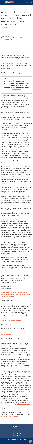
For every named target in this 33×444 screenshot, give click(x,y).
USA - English (5, 27)
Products (16, 427)
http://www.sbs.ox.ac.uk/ (22, 404)
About (16, 429)
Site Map (13, 439)
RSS (17, 439)
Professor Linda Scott (8, 63)
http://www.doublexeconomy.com (12, 320)
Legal (8, 439)
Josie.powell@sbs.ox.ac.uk (9, 416)
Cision (18, 441)
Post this (17, 90)
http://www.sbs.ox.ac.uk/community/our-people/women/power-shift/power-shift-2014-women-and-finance (15, 294)
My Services (16, 430)
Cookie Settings (23, 439)
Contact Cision (16, 426)
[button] (27, 2)
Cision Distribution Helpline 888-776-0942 (16, 434)
